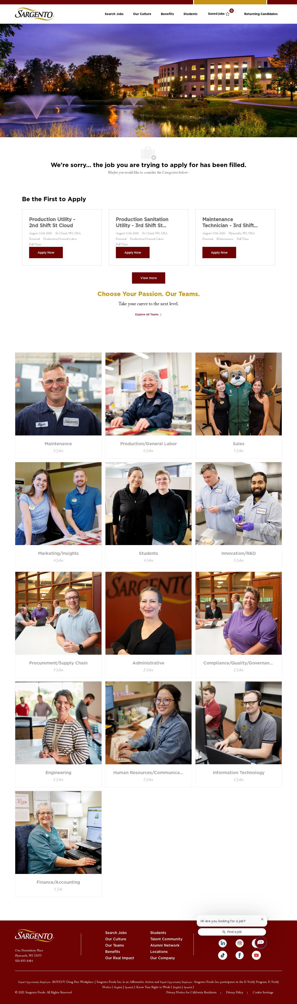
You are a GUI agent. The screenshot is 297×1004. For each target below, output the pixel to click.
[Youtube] (256, 955)
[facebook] (239, 955)
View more (148, 278)
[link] (34, 14)
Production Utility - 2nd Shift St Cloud (52, 222)
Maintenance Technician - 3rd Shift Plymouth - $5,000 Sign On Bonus (228, 222)
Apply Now (46, 252)
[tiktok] (222, 955)
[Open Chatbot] (260, 942)
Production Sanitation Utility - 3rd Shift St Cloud (142, 222)
